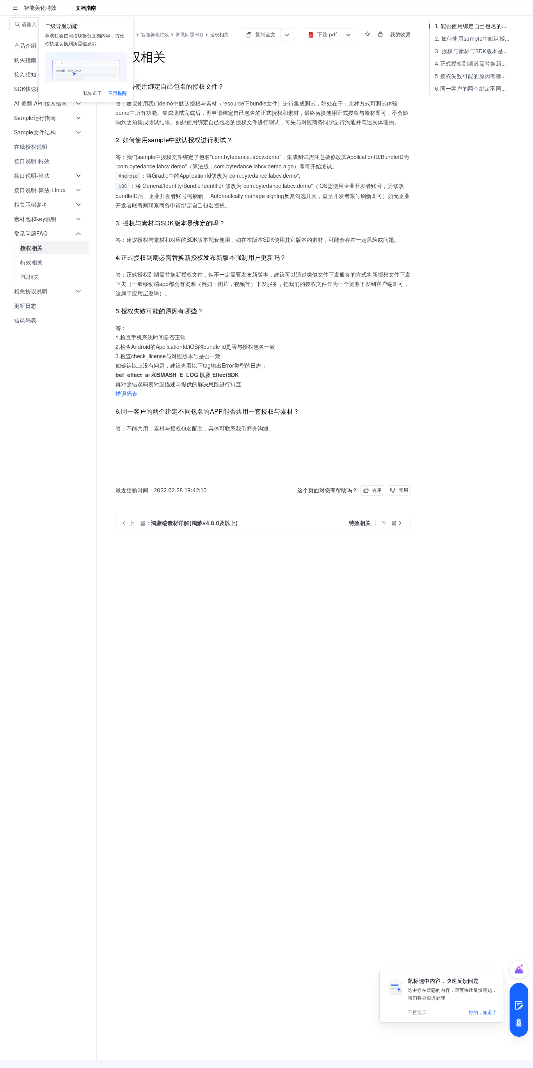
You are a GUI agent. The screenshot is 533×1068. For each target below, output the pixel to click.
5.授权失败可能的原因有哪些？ (474, 76)
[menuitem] (49, 146)
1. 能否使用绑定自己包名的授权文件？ (474, 26)
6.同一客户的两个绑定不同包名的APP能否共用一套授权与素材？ (474, 88)
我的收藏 (400, 34)
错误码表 (126, 393)
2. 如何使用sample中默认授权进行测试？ (474, 38)
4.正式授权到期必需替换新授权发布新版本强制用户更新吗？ (474, 63)
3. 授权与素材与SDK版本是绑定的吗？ (474, 51)
